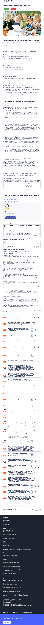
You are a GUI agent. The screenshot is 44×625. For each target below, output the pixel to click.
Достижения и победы (7, 525)
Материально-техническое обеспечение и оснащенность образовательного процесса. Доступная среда (20, 597)
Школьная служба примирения (9, 573)
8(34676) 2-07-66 (6, 612)
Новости (5, 558)
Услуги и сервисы (7, 565)
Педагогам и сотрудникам (8, 530)
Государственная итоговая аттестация (11, 562)
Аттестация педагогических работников (11, 535)
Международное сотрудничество (10, 592)
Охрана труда (6, 545)
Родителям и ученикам (8, 552)
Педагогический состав (8, 521)
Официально (6, 576)
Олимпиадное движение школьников (11, 563)
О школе (5, 518)
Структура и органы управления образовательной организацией (16, 595)
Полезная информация (8, 554)
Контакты (5, 578)
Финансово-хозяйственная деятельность (11, 591)
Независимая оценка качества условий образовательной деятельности (17, 605)
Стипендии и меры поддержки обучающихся (12, 599)
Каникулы (5, 559)
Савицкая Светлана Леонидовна (10, 201)
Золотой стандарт (7, 546)
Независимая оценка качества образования (12, 604)
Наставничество (6, 542)
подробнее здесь (17, 49)
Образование (6, 585)
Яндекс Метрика (24, 615)
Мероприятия (6, 556)
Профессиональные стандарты (9, 534)
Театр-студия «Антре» (7, 570)
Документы (5, 583)
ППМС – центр (6, 571)
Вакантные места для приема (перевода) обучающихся (14, 594)
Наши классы (6, 524)
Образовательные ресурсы (8, 533)
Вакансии (5, 541)
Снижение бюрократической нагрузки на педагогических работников (17, 549)
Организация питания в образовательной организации (14, 588)
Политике (25, 618)
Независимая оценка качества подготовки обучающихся (14, 606)
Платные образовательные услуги (10, 584)
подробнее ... (6, 45)
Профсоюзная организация (8, 539)
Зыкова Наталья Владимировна (10, 199)
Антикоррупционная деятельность (10, 544)
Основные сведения (7, 581)
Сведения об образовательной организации (12, 580)
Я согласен (6, 622)
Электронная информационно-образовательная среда (14, 527)
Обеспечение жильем (7, 550)
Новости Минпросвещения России (10, 537)
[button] (37, 1)
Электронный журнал (7, 531)
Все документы (37, 310)
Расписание (5, 575)
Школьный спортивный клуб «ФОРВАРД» (11, 569)
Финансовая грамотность (8, 528)
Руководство (6, 590)
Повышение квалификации (8, 538)
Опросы (5, 567)
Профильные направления (8, 523)
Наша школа (5, 517)
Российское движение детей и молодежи (11, 566)
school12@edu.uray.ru (27, 612)
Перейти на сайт (11, 217)
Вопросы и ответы (7, 602)
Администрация (6, 520)
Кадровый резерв (7, 548)
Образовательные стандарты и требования (12, 587)
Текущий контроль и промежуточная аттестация (13, 560)
